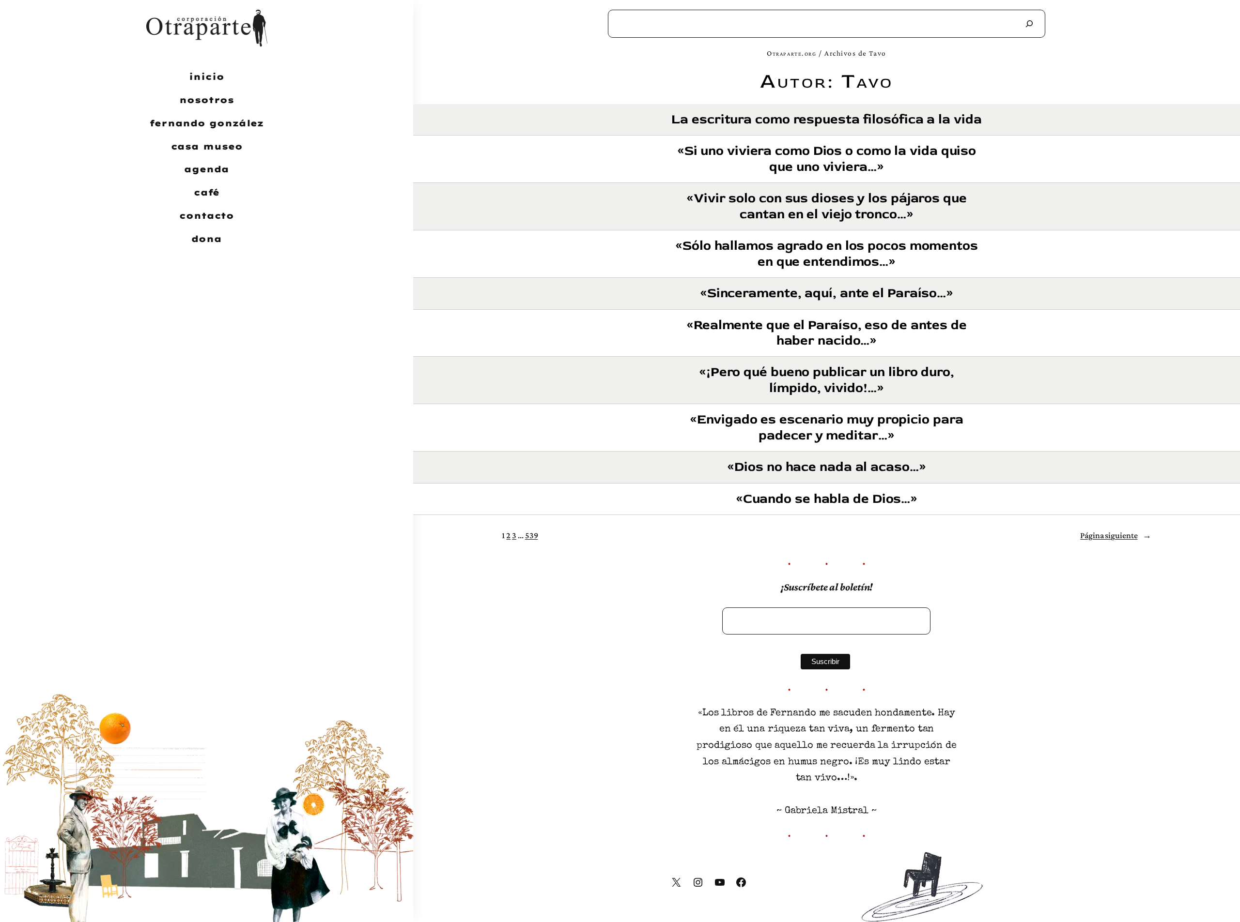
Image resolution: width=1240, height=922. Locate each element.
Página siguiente (1115, 535)
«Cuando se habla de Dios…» (826, 499)
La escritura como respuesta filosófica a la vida (826, 119)
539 (531, 535)
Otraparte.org (791, 53)
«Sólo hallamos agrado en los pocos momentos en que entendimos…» (826, 254)
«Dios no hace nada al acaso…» (826, 467)
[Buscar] (1029, 23)
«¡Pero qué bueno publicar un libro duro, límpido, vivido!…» (826, 380)
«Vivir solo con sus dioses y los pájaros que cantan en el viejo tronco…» (826, 206)
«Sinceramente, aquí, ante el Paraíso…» (826, 293)
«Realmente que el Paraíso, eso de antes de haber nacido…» (826, 333)
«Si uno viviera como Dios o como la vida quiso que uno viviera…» (826, 159)
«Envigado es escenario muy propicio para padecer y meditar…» (826, 427)
